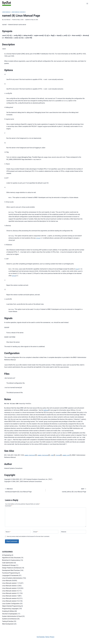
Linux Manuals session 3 (10, 588)
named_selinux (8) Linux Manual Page (74, 490)
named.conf (66, 455)
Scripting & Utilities (8, 611)
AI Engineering (6, 555)
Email (35, 532)
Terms (47, 637)
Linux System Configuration (11, 603)
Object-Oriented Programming (11, 606)
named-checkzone (43, 455)
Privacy (52, 637)
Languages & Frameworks (10, 575)
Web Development (8, 624)
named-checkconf (30, 455)
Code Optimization (8, 563)
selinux (46, 410)
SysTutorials (41, 637)
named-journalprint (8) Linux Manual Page (18, 490)
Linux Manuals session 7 (10, 596)
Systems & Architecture (9, 619)
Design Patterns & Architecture (11, 568)
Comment (8, 506)
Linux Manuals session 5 (10, 593)
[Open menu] (87, 3)
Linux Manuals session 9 (10, 601)
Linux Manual (7, 19)
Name (8, 532)
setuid (14, 275)
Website (63, 532)
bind (77, 269)
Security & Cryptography (9, 614)
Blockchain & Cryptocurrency (11, 560)
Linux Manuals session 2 (10, 586)
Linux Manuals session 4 (10, 591)
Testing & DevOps (7, 621)
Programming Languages (10, 608)
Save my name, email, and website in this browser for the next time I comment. (28, 536)
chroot (38, 238)
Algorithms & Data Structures (11, 557)
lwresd (58, 455)
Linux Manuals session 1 (10, 583)
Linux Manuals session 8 (19, 12)
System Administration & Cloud (12, 616)
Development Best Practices (11, 570)
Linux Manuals (6, 12)
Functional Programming (10, 573)
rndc (52, 455)
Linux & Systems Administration (12, 578)
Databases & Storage (8, 565)
